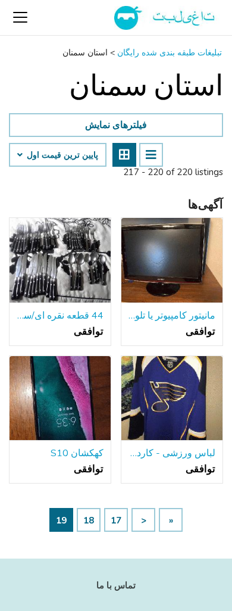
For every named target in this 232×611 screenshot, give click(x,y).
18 (88, 520)
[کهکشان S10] (60, 398)
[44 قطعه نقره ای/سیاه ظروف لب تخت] (60, 260)
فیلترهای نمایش (116, 125)
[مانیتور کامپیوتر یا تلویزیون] (171, 260)
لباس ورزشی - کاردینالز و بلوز (171, 453)
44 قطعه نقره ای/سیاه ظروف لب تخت (60, 315)
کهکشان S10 (77, 453)
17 (116, 520)
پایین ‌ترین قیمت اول (61, 155)
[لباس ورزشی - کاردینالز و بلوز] (171, 398)
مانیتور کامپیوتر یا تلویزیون (171, 315)
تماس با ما (116, 585)
